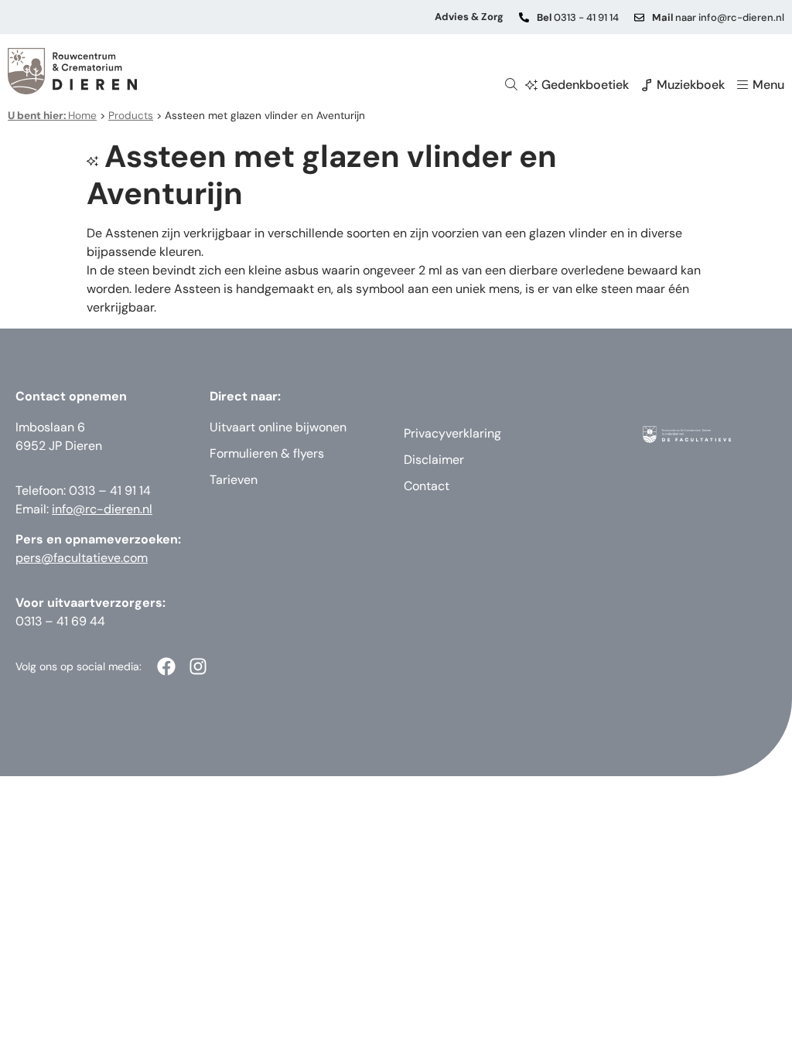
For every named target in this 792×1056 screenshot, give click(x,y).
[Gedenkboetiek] (531, 85)
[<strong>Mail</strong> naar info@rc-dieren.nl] (639, 17)
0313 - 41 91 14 (578, 17)
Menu (768, 85)
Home (52, 115)
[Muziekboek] (646, 85)
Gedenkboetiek (585, 85)
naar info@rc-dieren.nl (718, 17)
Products (130, 115)
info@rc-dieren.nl (102, 509)
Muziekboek (691, 85)
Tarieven (234, 480)
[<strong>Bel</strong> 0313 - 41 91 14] (524, 17)
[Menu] (742, 85)
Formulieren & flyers (267, 453)
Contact (426, 486)
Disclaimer (434, 459)
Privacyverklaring (452, 433)
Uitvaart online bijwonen (278, 427)
